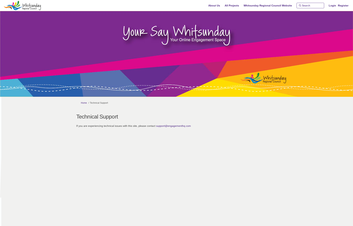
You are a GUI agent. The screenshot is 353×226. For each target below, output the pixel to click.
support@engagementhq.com (173, 125)
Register (343, 5)
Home (84, 103)
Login (332, 5)
